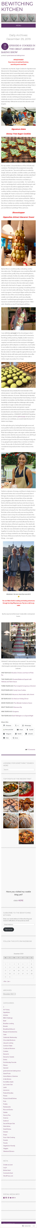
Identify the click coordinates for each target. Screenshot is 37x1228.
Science (5, 1118)
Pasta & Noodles (8, 1093)
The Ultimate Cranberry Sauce (23, 703)
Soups (5, 1134)
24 (9, 973)
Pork (4, 1101)
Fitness (5, 1065)
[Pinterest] (8, 1198)
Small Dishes (7, 1129)
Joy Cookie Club (8, 1084)
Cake (4, 1034)
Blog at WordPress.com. (9, 1223)
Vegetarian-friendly (9, 1145)
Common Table (7, 1045)
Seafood (5, 1121)
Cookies (5, 1051)
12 (18, 967)
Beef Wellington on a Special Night (22, 715)
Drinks (5, 1059)
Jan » (8, 981)
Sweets (5, 1140)
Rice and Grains (8, 1109)
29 (31, 973)
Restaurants (7, 1107)
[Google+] (15, 1198)
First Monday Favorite (9, 1062)
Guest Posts (7, 1073)
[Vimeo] (13, 1198)
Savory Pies (7, 1115)
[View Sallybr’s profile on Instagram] (6, 1198)
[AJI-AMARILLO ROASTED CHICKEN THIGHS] (26, 805)
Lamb (5, 1087)
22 (31, 970)
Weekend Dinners (8, 1151)
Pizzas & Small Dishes (10, 1098)
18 (14, 970)
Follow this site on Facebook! (17, 941)
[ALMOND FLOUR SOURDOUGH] (26, 821)
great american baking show (16, 55)
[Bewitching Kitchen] (18, 22)
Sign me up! (8, 929)
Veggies (5, 1148)
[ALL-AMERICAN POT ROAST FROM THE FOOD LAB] (10, 789)
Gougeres (16, 711)
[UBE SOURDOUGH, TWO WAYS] (10, 821)
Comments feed (8, 1173)
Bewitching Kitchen (17, 6)
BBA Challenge (8, 1018)
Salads (5, 1112)
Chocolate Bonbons (9, 1040)
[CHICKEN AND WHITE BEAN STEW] (26, 789)
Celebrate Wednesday (10, 1037)
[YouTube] (10, 1198)
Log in (5, 1167)
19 (18, 970)
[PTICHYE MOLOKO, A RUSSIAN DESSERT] (10, 837)
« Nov (5, 981)
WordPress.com (8, 1176)
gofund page (21, 416)
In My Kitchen (7, 1079)
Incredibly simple (8, 1082)
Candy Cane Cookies (19, 690)
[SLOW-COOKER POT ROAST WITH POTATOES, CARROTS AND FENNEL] (26, 837)
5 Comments (31, 749)
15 (31, 967)
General (5, 1068)
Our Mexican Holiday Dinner (20, 698)
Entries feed (6, 1170)
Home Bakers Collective (10, 1076)
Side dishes (6, 1126)
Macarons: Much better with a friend (23, 694)
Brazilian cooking (8, 1023)
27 (23, 973)
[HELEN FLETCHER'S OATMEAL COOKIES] (10, 805)
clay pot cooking (8, 1043)
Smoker (5, 1132)
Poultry (5, 1104)
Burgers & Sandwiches (10, 1032)
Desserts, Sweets (8, 1057)
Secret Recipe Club (9, 1123)
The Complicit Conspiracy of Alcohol (25, 686)
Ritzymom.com (17, 603)
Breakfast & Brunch (9, 1029)
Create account (8, 1164)
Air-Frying (6, 1009)
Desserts (6, 1054)
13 (23, 967)
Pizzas (5, 1095)
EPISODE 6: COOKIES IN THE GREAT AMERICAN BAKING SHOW (18, 49)
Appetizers (6, 1012)
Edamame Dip (18, 707)
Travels (5, 1143)
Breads (5, 1026)
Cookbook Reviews (9, 1048)
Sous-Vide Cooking (9, 1137)
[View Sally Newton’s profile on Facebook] (4, 1198)
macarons (6, 1090)
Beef (4, 1021)
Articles (5, 1015)
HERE (20, 900)
